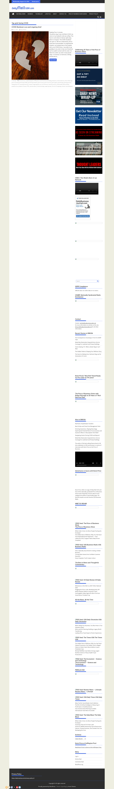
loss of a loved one (44, 84)
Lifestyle (48, 14)
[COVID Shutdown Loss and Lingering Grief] (30, 32)
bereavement (22, 80)
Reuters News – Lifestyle (84, 692)
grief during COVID (23, 82)
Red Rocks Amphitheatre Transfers (84, 423)
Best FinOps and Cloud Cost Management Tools (87, 426)
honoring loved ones (24, 84)
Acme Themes (72, 786)
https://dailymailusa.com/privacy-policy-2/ (23, 778)
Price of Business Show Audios (78, 14)
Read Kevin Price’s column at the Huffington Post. (88, 747)
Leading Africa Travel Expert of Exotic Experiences (88, 633)
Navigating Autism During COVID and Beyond (87, 435)
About (55, 14)
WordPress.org (79, 764)
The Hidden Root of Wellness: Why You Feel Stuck (88, 534)
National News (20, 14)
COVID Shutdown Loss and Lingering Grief (26, 27)
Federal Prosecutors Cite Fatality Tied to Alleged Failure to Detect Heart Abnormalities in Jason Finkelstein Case (88, 647)
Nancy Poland (23, 29)
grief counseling (15, 82)
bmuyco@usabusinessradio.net (83, 327)
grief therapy (60, 82)
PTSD (28, 86)
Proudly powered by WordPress (46, 786)
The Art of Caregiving (56, 86)
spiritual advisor (33, 86)
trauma (63, 86)
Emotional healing (47, 80)
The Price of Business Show (85, 527)
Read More (53, 59)
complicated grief (29, 80)
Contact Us (62, 14)
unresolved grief (69, 86)
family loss (54, 80)
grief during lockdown (32, 82)
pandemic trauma (22, 86)
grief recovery (41, 82)
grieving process (67, 82)
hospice (30, 84)
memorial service (52, 84)
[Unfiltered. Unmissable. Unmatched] (13, 14)
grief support (54, 82)
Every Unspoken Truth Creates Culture (85, 558)
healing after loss (15, 84)
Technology (39, 14)
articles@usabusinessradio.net (88, 323)
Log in (76, 756)
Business (30, 14)
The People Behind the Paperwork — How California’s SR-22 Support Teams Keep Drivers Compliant (87, 538)
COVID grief (36, 80)
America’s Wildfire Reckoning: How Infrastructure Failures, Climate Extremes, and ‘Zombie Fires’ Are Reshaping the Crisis (88, 728)
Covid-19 (41, 80)
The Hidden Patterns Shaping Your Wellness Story (88, 351)
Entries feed (78, 759)
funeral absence (60, 80)
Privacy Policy (93, 14)
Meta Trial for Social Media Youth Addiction (86, 703)
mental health (59, 84)
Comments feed (79, 761)
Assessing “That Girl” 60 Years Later (84, 724)
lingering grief (36, 84)
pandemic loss (15, 86)
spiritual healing (40, 86)
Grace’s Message (68, 80)
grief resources (47, 82)
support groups (48, 86)
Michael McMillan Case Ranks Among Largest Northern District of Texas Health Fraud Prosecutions (87, 652)
